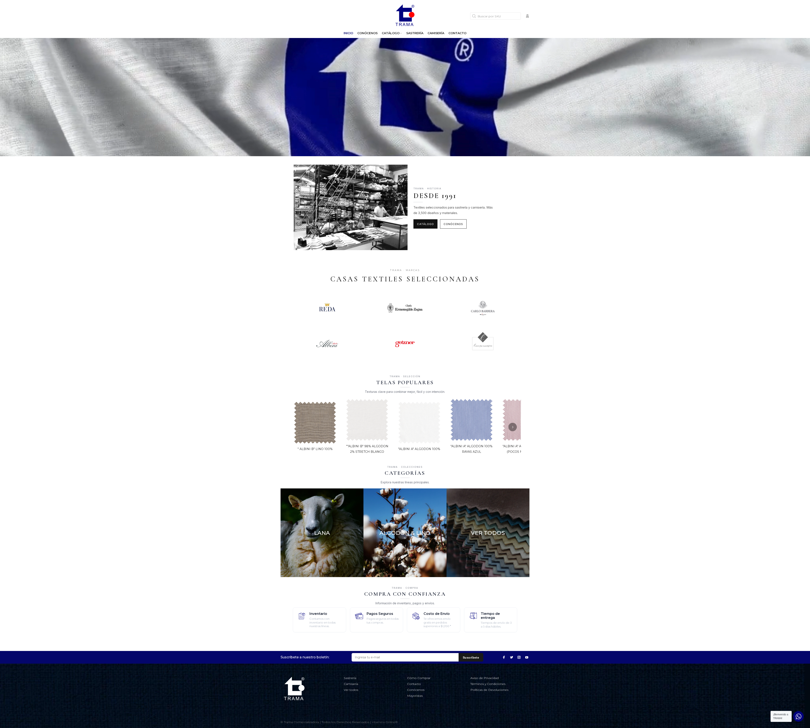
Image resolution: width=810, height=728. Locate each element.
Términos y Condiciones (487, 684)
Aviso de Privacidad (484, 678)
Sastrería (350, 678)
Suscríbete (471, 657)
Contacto (414, 684)
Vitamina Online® (385, 722)
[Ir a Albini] (327, 343)
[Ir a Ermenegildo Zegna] (405, 308)
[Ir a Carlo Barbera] (483, 308)
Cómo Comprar (419, 678)
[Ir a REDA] (327, 308)
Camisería (351, 684)
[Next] (512, 427)
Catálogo (425, 224)
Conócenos (453, 224)
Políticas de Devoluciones (489, 690)
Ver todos (351, 690)
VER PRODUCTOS (322, 563)
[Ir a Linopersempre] (483, 343)
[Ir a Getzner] (405, 344)
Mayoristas (415, 696)
